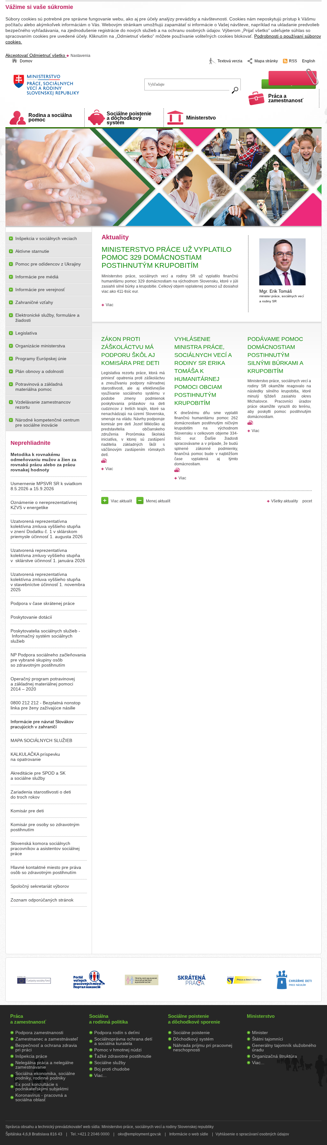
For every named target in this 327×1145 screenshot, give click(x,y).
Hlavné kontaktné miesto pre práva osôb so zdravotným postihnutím (46, 870)
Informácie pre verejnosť (40, 289)
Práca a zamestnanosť (285, 98)
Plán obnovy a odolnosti (39, 371)
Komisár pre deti (27, 810)
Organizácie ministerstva (40, 345)
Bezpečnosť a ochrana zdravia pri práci (46, 1047)
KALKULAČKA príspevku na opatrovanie (35, 757)
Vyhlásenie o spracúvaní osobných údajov (252, 1134)
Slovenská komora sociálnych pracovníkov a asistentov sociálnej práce (45, 848)
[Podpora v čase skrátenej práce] (191, 989)
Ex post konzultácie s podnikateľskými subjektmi (41, 1086)
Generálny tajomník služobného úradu (284, 1047)
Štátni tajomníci (267, 1038)
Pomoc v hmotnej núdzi (117, 1049)
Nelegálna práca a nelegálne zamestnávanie (44, 1065)
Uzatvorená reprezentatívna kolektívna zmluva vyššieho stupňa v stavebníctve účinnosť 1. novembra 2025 (48, 582)
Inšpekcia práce (31, 1056)
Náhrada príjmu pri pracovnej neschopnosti (202, 1047)
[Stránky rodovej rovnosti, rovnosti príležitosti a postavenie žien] (141, 983)
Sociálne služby (109, 1062)
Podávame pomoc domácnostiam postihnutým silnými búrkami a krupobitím (275, 355)
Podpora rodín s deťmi (117, 1032)
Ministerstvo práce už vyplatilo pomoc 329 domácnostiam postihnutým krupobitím (167, 257)
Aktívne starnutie (32, 251)
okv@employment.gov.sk (139, 1134)
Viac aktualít (121, 501)
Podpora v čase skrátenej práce (43, 603)
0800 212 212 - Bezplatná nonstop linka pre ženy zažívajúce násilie (45, 705)
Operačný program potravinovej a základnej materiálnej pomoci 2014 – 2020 (43, 684)
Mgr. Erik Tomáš (281, 296)
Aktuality (115, 237)
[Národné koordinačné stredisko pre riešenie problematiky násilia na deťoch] (294, 995)
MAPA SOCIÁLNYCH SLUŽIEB (41, 740)
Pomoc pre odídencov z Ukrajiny (48, 264)
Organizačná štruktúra (274, 1056)
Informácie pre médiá (36, 276)
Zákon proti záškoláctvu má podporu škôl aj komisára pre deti (130, 351)
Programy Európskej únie (40, 358)
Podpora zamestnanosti (39, 1032)
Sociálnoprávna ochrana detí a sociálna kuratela (123, 1041)
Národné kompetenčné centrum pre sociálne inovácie (47, 422)
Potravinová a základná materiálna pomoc (39, 387)
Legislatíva (26, 333)
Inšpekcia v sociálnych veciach (46, 238)
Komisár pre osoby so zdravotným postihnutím (45, 827)
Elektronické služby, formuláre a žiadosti (47, 318)
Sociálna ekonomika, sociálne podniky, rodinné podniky (45, 1075)
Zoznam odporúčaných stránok (42, 899)
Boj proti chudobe (112, 1069)
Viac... (100, 1075)
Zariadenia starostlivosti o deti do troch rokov (41, 794)
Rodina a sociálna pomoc (50, 117)
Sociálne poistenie (191, 1032)
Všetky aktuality (284, 501)
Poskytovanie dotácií (31, 617)
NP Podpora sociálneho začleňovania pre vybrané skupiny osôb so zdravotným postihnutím (48, 660)
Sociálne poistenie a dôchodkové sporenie (194, 1019)
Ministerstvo (201, 117)
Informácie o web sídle (188, 1134)
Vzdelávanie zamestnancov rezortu (43, 404)
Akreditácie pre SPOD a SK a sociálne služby (38, 775)
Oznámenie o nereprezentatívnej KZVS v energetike (44, 505)
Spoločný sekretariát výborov (40, 886)
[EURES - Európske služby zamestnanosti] (243, 983)
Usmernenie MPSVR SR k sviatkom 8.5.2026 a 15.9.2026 (46, 486)
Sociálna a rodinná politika (108, 1019)
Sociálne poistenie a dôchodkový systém (129, 118)
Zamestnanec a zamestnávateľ (46, 1038)
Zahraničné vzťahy (34, 302)
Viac (109, 305)
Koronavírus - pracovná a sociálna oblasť (41, 1097)
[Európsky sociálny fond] (34, 983)
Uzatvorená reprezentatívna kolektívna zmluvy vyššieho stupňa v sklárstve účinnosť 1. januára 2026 (48, 555)
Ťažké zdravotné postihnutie (122, 1056)
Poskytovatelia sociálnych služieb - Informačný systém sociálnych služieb (45, 636)
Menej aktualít (158, 501)
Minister (260, 1032)
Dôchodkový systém (193, 1038)
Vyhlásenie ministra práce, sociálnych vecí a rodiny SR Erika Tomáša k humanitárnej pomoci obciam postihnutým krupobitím (203, 371)
